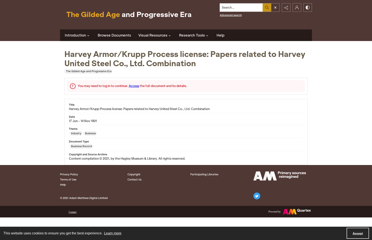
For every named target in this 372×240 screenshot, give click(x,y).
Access (134, 86)
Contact (72, 212)
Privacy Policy (69, 174)
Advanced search (231, 15)
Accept (358, 233)
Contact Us (134, 179)
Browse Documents (114, 35)
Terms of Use (68, 179)
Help (221, 35)
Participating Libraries (204, 174)
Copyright (133, 174)
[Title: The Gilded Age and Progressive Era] (129, 14)
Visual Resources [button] (152, 35)
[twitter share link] (256, 196)
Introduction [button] (75, 35)
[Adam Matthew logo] (279, 175)
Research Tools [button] (192, 35)
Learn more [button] (112, 233)
